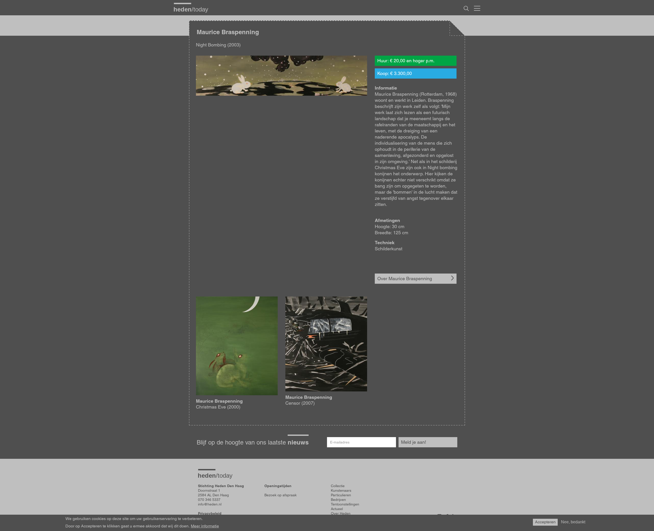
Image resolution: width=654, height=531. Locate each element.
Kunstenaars (341, 490)
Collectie (338, 486)
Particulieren (341, 495)
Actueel (337, 509)
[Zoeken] (466, 8)
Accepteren (545, 522)
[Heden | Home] (193, 9)
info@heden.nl (209, 504)
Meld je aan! (413, 442)
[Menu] (477, 7)
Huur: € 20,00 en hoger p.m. (406, 60)
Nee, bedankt (573, 522)
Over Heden (341, 513)
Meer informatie (205, 526)
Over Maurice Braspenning (404, 278)
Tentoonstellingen (345, 504)
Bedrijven (338, 500)
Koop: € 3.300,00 (394, 73)
